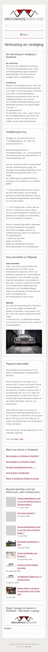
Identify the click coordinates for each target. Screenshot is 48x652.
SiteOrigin (28, 646)
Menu (25, 34)
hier (10, 138)
